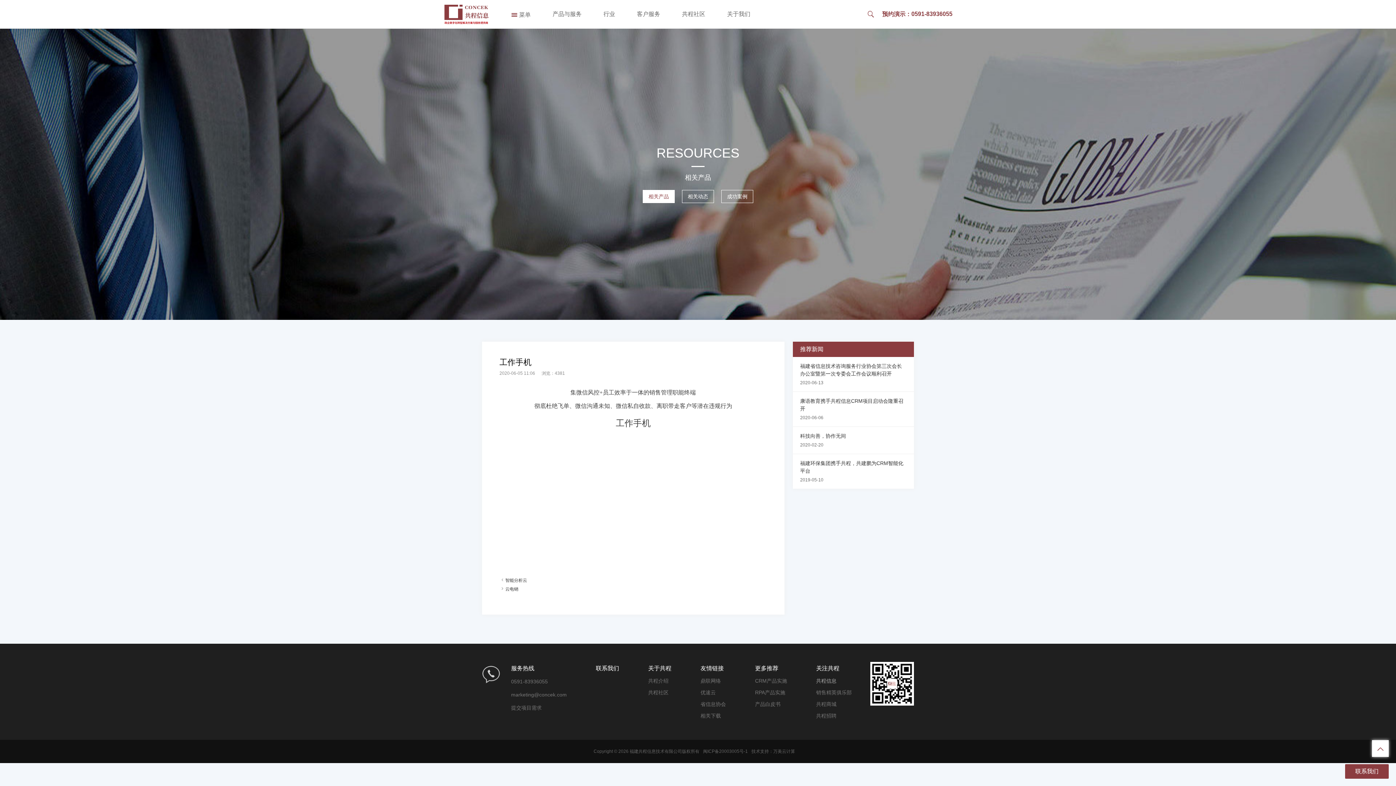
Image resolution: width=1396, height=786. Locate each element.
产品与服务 (567, 14)
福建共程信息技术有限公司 (656, 751)
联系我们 (1367, 771)
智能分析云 (516, 580)
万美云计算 (784, 751)
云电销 (511, 589)
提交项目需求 (526, 708)
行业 (609, 14)
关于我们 (738, 14)
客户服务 (648, 14)
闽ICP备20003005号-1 (725, 751)
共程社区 (693, 14)
